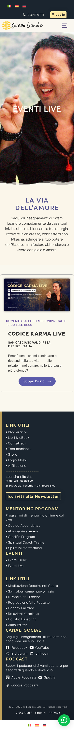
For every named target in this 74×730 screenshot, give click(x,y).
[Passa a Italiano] (9, 6)
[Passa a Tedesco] (24, 6)
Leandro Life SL (19, 477)
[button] (64, 25)
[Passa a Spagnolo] (17, 6)
